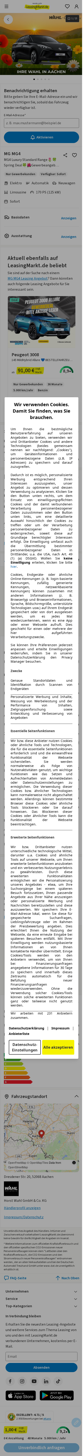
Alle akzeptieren (58, 1047)
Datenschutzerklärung (26, 1028)
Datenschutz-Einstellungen (25, 1047)
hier (14, 567)
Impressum (60, 1028)
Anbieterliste (19, 1033)
